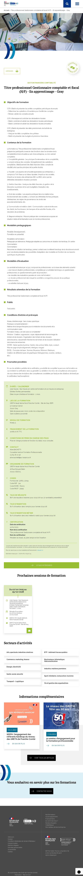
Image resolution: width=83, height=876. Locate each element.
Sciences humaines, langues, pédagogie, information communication (30, 29)
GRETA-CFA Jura (12, 112)
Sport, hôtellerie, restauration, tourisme (19, 32)
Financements (50, 819)
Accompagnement (51, 816)
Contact (10, 839)
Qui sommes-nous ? (13, 101)
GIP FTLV (9, 72)
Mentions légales (13, 845)
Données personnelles (15, 847)
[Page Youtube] (14, 10)
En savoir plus (18, 744)
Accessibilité (12, 849)
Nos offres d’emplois (13, 115)
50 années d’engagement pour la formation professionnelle (60, 739)
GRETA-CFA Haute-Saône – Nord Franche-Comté (23, 107)
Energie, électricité (12, 51)
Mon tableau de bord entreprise (55, 827)
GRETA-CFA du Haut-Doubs (16, 63)
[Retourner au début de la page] (79, 872)
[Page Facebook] (5, 10)
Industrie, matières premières (16, 23)
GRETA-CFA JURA (12, 69)
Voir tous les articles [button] (44, 758)
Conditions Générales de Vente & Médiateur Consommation (21, 842)
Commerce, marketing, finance (16, 46)
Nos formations (50, 814)
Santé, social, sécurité (13, 26)
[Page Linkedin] (10, 10)
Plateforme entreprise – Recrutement (19, 84)
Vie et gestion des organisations (17, 35)
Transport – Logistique (14, 37)
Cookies (10, 851)
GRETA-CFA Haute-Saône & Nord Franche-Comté (23, 66)
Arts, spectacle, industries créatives (18, 40)
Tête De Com (27, 875)
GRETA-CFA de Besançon (15, 61)
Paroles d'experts (50, 823)
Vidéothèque (49, 825)
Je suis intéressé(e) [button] (44, 565)
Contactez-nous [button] (44, 791)
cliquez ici (40, 550)
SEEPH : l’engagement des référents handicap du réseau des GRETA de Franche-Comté (21, 736)
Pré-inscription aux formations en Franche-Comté (23, 81)
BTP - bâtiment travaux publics (16, 43)
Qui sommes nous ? (51, 821)
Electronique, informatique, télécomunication (21, 49)
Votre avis (11, 837)
